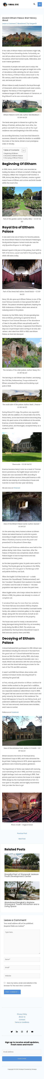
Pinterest (17, 488)
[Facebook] (27, 1032)
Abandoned (21, 24)
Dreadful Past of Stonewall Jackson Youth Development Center (21, 875)
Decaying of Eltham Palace (14, 158)
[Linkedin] (17, 1032)
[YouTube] (32, 1032)
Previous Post (22, 833)
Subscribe (22, 1059)
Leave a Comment (9, 24)
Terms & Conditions (22, 1022)
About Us (22, 1017)
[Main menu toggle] (40, 4)
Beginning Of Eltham (11, 153)
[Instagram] (22, 1032)
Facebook (15, 712)
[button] (34, 4)
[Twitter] (12, 1032)
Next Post (22, 839)
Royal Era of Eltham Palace (14, 156)
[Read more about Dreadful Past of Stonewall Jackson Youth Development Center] (22, 863)
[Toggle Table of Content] (22, 150)
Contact (22, 1020)
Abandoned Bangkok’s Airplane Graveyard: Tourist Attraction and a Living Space (21, 904)
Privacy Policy (22, 1014)
